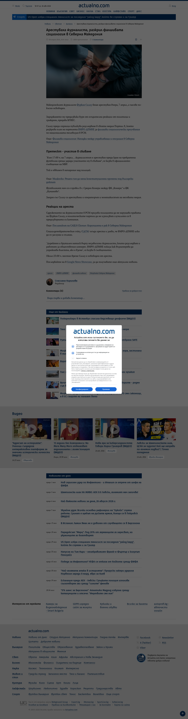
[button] (94, 358)
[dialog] (94, 359)
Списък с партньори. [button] (87, 371)
